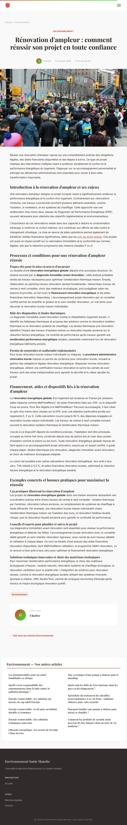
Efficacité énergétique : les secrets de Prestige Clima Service (33, 731)
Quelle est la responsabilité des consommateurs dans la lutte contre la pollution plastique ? (29, 688)
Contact (9, 805)
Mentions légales (13, 800)
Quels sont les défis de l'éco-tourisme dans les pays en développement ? (93, 687)
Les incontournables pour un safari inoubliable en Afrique (27, 676)
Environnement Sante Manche (27, 761)
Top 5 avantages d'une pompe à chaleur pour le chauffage (93, 676)
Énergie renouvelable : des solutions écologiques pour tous (28, 721)
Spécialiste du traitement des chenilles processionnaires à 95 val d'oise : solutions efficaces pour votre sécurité (90, 699)
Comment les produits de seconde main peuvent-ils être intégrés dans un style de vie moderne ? (92, 723)
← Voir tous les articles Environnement (31, 635)
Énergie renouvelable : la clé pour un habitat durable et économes (33, 711)
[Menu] (119, 5)
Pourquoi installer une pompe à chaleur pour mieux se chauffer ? (92, 711)
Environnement (22, 22)
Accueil (8, 22)
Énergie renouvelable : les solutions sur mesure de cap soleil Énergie (30, 700)
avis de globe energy (89, 236)
